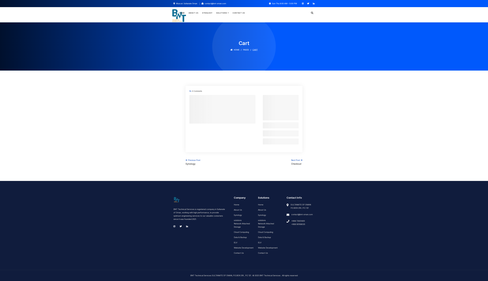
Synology (207, 13)
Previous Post (193, 162)
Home (182, 13)
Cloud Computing (241, 232)
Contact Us (239, 13)
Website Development (243, 248)
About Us (193, 13)
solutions (221, 13)
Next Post (296, 162)
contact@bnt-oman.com (302, 214)
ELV (235, 242)
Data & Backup (240, 237)
